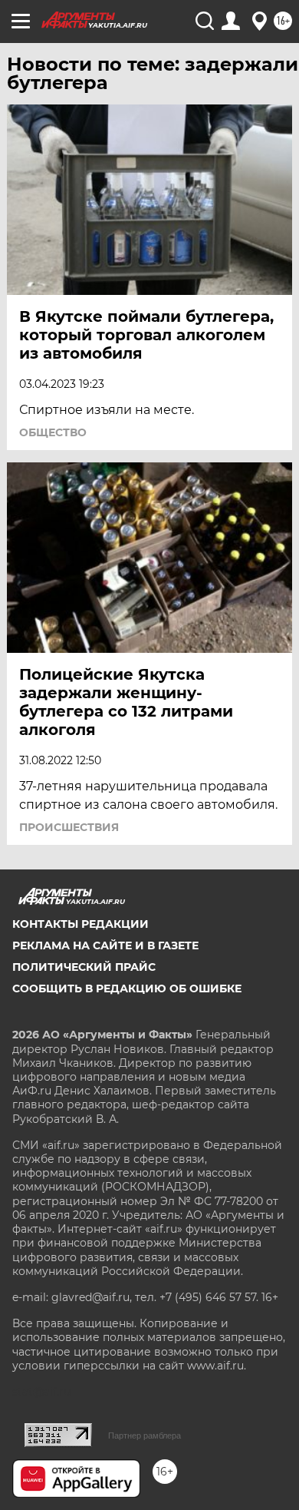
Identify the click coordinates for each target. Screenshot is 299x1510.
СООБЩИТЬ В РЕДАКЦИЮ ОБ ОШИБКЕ (127, 988)
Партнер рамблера (144, 1435)
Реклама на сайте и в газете (105, 945)
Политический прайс (84, 967)
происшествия (69, 827)
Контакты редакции (80, 924)
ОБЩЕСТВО (53, 432)
